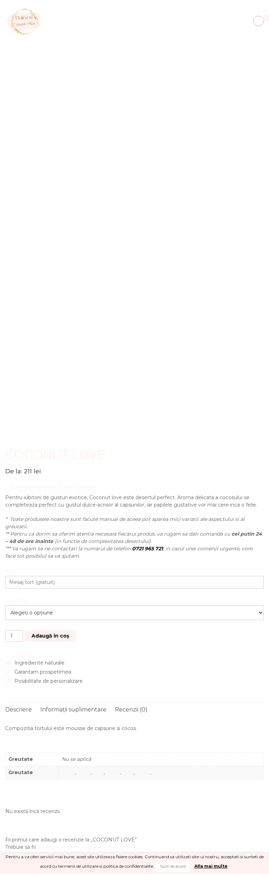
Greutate (16, 600)
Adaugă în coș (50, 636)
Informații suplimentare (73, 709)
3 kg (128, 772)
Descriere (18, 709)
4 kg (158, 772)
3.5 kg (143, 772)
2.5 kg (113, 772)
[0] (258, 21)
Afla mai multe (211, 866)
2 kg (98, 772)
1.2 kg (68, 772)
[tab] (18, 710)
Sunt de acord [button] (173, 866)
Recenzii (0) (131, 709)
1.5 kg (84, 772)
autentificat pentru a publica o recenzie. (85, 847)
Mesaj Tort (17, 570)
